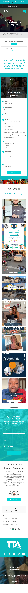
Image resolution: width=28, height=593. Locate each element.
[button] (14, 211)
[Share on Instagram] (9, 554)
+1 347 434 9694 (14, 570)
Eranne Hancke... (8, 516)
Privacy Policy (14, 581)
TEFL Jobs (5, 48)
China (11, 48)
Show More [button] (14, 406)
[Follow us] (19, 554)
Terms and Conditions (14, 580)
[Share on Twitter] (14, 554)
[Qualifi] (11, 493)
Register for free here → (14, 3)
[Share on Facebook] (4, 554)
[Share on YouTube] (23, 554)
